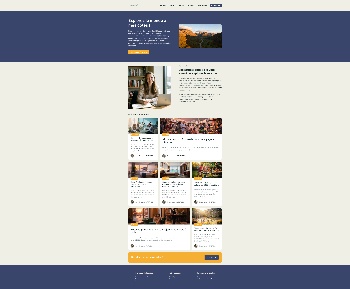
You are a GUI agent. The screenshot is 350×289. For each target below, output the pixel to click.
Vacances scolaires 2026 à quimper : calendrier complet (206, 229)
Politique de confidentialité (205, 279)
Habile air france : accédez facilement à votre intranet (142, 139)
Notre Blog (172, 277)
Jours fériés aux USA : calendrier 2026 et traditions (206, 184)
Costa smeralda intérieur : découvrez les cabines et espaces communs (173, 184)
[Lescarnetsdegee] (133, 5)
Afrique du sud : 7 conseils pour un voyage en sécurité (188, 141)
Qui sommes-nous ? (141, 277)
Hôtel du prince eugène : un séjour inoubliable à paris (158, 231)
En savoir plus (211, 257)
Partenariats (215, 5)
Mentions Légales (202, 277)
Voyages (163, 5)
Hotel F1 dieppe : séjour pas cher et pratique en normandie (142, 184)
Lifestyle (181, 5)
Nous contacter (140, 279)
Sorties (172, 5)
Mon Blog (191, 5)
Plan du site (138, 281)
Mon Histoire (202, 5)
